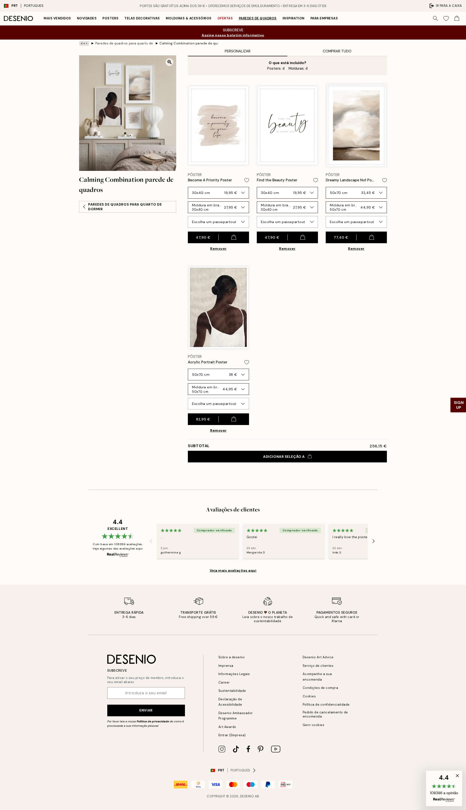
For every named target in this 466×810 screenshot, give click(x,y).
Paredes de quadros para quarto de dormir (124, 43)
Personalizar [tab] (237, 51)
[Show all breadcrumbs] (84, 43)
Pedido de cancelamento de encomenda (325, 714)
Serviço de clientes (318, 666)
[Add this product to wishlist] (246, 180)
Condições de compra (320, 688)
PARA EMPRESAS (324, 18)
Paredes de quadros (258, 18)
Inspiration (294, 18)
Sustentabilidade (232, 691)
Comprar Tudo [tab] (337, 51)
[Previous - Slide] (151, 541)
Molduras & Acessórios (189, 18)
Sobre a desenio (231, 657)
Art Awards (227, 727)
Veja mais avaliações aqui (233, 570)
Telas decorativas (142, 18)
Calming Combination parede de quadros (188, 43)
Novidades (87, 18)
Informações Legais (234, 674)
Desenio (247, 796)
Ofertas (225, 18)
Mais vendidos (57, 18)
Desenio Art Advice (318, 657)
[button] (444, 788)
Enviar (145, 710)
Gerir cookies (314, 725)
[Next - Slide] (373, 541)
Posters (110, 18)
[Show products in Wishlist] (446, 18)
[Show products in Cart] (456, 18)
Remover (218, 248)
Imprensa (225, 666)
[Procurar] (435, 18)
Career (224, 682)
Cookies (309, 696)
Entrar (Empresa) (232, 735)
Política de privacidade (153, 721)
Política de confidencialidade (326, 704)
